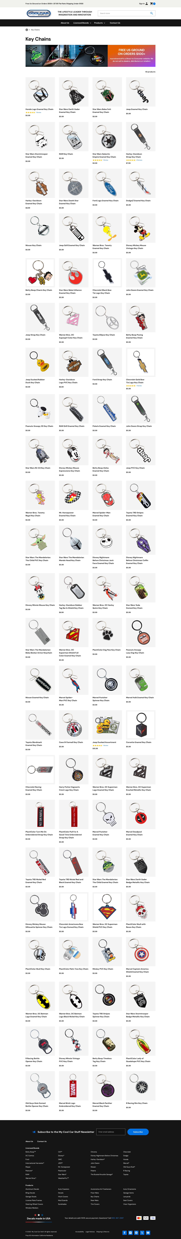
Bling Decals (30, 1193)
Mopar (28, 1167)
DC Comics (30, 1156)
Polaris (93, 1171)
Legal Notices (90, 1232)
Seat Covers (128, 1200)
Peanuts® (29, 1171)
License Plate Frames (34, 1200)
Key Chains (95, 1197)
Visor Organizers (129, 1204)
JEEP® (60, 1163)
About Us (65, 23)
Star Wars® (62, 1174)
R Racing (126, 1171)
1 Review (38, 112)
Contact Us (115, 23)
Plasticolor (62, 1171)
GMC (60, 1159)
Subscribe (138, 1132)
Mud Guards (63, 1200)
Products (29, 1185)
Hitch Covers (63, 1197)
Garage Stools (31, 1197)
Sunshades (62, 1204)
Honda (125, 1159)
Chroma (94, 1152)
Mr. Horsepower (64, 1167)
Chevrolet (127, 1152)
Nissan (93, 1167)
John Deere (95, 1163)
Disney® (61, 1156)
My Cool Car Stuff (38, 1232)
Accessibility (79, 1232)
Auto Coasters (63, 1189)
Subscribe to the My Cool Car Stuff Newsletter (66, 1132)
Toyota (125, 1174)
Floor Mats (95, 1193)
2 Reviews (139, 160)
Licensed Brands (32, 1148)
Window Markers (32, 1208)
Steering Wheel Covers (34, 1204)
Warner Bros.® (31, 1178)
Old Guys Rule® (129, 1167)
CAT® (60, 1152)
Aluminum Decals (32, 1189)
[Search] (151, 13)
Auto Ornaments (129, 1189)
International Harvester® (35, 1163)
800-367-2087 (117, 1218)
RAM (27, 1174)
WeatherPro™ (63, 1178)
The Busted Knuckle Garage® (102, 1174)
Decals (60, 1193)
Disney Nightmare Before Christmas (104, 1156)
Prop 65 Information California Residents (39, 1235)
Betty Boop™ (31, 1152)
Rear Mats (94, 1200)
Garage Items (128, 1193)
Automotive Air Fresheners (101, 1189)
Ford (27, 1159)
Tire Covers (95, 1204)
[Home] (27, 30)
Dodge (125, 1156)
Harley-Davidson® (98, 1159)
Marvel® (126, 1163)
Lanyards (126, 1197)
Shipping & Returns (102, 1232)
